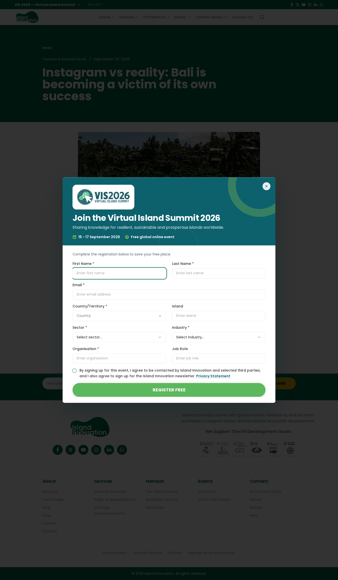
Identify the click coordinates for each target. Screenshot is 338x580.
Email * (78, 284)
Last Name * (183, 263)
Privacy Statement (213, 376)
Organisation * (85, 348)
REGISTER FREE (169, 390)
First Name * (83, 263)
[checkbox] (74, 371)
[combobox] (119, 316)
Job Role (180, 348)
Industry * (181, 327)
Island (177, 306)
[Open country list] (160, 315)
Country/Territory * (89, 306)
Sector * (79, 327)
